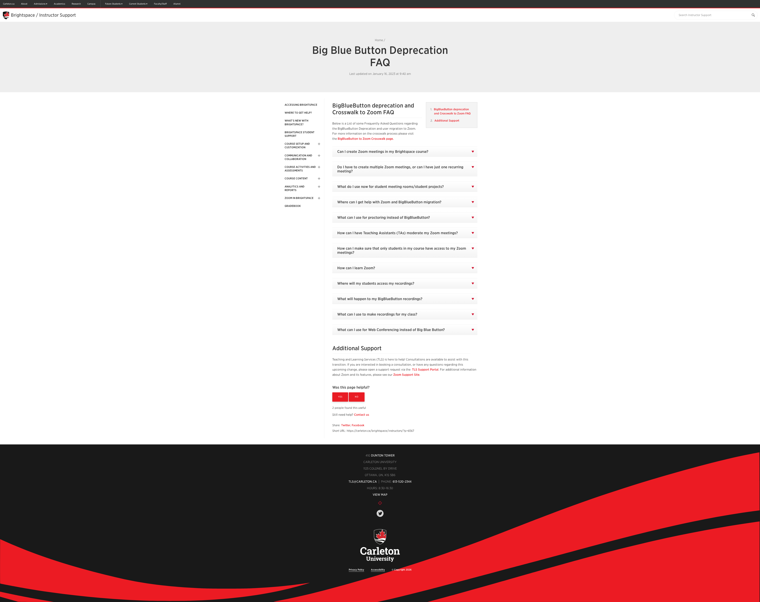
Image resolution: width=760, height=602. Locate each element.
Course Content (296, 178)
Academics (59, 3)
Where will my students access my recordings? (375, 283)
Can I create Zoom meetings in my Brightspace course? (382, 151)
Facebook (358, 425)
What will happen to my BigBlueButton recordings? (379, 299)
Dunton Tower (383, 455)
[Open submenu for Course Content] (319, 178)
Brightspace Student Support (299, 134)
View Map (380, 494)
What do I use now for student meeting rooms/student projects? (390, 186)
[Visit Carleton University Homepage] (380, 545)
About (24, 3)
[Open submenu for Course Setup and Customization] (319, 144)
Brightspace (23, 15)
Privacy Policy (356, 569)
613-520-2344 (402, 481)
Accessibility (378, 569)
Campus (91, 3)
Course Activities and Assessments (300, 168)
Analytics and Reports (294, 188)
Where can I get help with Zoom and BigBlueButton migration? (389, 202)
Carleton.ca (8, 3)
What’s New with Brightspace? (296, 122)
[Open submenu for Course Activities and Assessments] (319, 167)
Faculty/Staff (160, 3)
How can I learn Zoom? (356, 268)
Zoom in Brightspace (299, 198)
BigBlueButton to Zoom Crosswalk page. (366, 139)
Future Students (113, 3)
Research (76, 3)
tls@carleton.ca (363, 481)
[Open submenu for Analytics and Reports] (319, 186)
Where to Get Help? (298, 112)
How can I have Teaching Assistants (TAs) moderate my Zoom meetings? (397, 233)
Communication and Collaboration (298, 157)
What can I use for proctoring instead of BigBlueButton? (383, 217)
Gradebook (293, 205)
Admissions (40, 3)
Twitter (345, 425)
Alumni (176, 3)
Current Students (137, 3)
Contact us (361, 415)
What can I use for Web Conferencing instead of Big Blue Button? (391, 330)
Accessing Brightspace (301, 104)
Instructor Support (57, 15)
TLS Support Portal (425, 369)
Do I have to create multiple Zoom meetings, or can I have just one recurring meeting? (400, 169)
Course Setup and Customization (297, 145)
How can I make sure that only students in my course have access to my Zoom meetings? (401, 250)
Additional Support (446, 120)
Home (379, 40)
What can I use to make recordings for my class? (377, 314)
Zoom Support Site (406, 375)
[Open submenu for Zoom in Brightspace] (319, 198)
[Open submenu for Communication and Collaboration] (319, 155)
